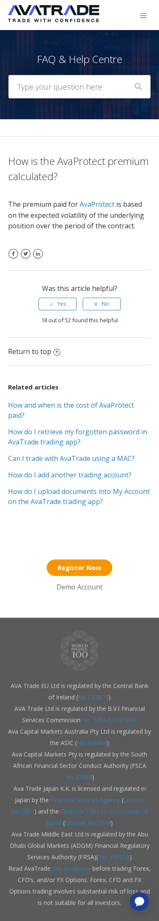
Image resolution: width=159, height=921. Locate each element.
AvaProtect (97, 204)
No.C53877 (93, 697)
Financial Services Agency (85, 800)
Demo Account (79, 587)
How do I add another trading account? (69, 475)
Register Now (79, 567)
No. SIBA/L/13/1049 (109, 720)
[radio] (58, 304)
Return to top (29, 351)
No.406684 (92, 743)
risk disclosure (72, 868)
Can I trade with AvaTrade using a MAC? (71, 458)
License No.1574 (88, 823)
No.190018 (114, 857)
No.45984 (78, 777)
